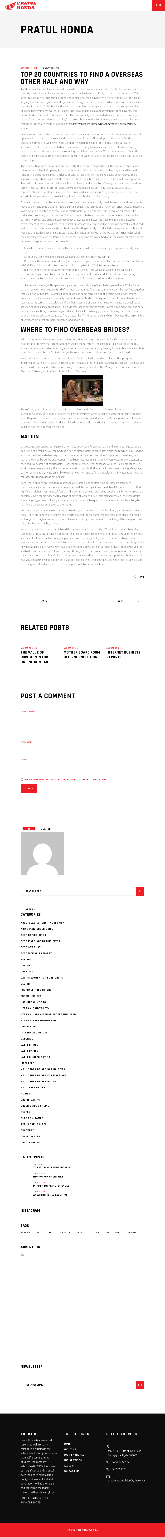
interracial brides (34, 1032)
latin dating (30, 1051)
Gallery (69, 1465)
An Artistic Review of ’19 (50, 1195)
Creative (27, 971)
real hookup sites (34, 1124)
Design (25, 984)
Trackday (27, 1130)
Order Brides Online (35, 1106)
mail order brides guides (39, 1081)
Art (51, 1232)
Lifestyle (27, 1063)
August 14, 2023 (72, 648)
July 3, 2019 (39, 1164)
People (25, 1112)
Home (67, 1444)
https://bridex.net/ (35, 1008)
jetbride (27, 1039)
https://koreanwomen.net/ (40, 1020)
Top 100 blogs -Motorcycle (52, 1167)
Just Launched (74, 1455)
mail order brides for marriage (43, 1075)
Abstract (25, 1232)
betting (26, 959)
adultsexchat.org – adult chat (43, 923)
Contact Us (71, 1471)
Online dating (30, 1100)
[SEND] (140, 1385)
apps (39, 1232)
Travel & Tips (30, 1136)
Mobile (25, 1093)
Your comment (29, 711)
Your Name (26, 742)
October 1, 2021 (29, 68)
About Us (69, 1449)
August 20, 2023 (29, 648)
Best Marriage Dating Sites (40, 941)
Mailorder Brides (33, 1087)
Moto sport (113, 1232)
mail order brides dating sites (43, 1069)
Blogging (65, 1232)
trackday (131, 1232)
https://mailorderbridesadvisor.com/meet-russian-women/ (102, 123)
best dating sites (33, 935)
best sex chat (31, 947)
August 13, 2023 (115, 648)
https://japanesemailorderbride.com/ (48, 1014)
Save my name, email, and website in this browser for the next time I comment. (66, 779)
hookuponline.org (33, 1002)
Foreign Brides (31, 996)
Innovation (28, 1026)
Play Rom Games (32, 1118)
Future (95, 1232)
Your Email (26, 759)
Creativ (81, 1232)
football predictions (36, 990)
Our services (72, 1460)
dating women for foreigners (42, 977)
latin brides (29, 1045)
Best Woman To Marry (36, 953)
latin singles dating (35, 1057)
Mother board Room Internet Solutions (82, 655)
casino (25, 965)
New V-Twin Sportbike (48, 1176)
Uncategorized (51, 68)
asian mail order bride (37, 929)
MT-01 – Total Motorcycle (51, 1186)
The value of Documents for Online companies (37, 657)
